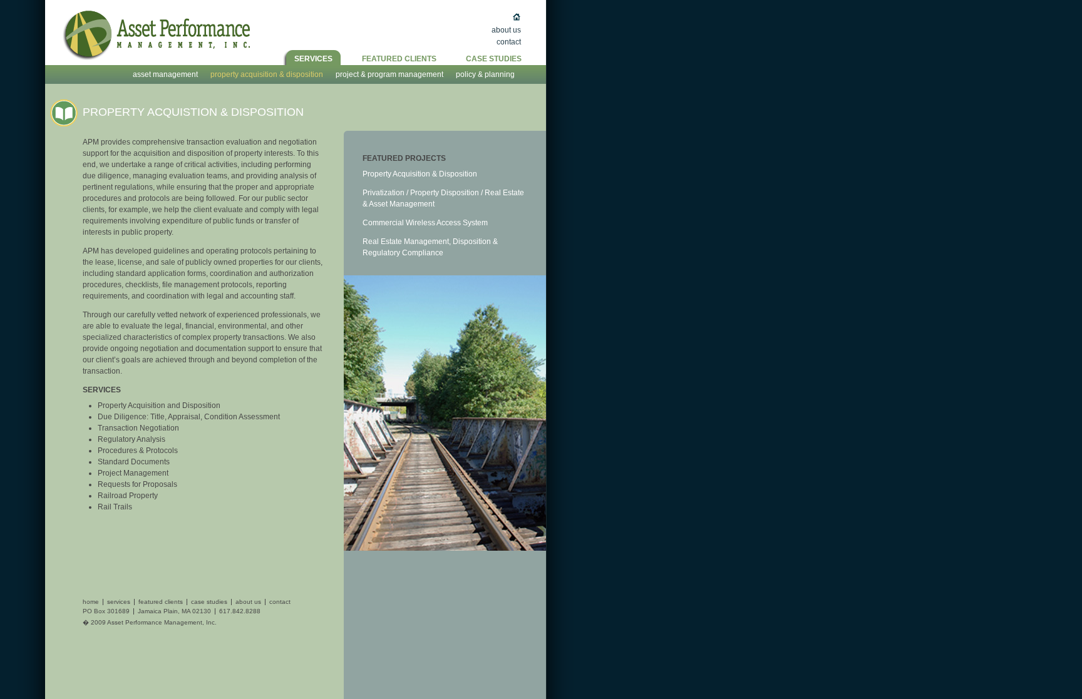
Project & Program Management (389, 74)
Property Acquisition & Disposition (266, 74)
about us (248, 601)
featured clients (160, 601)
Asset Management (165, 74)
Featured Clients (399, 58)
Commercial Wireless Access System (425, 222)
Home (491, 18)
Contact (509, 42)
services (118, 601)
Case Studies (494, 58)
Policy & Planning (485, 74)
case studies (209, 601)
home (91, 601)
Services (313, 58)
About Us (506, 30)
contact (280, 601)
